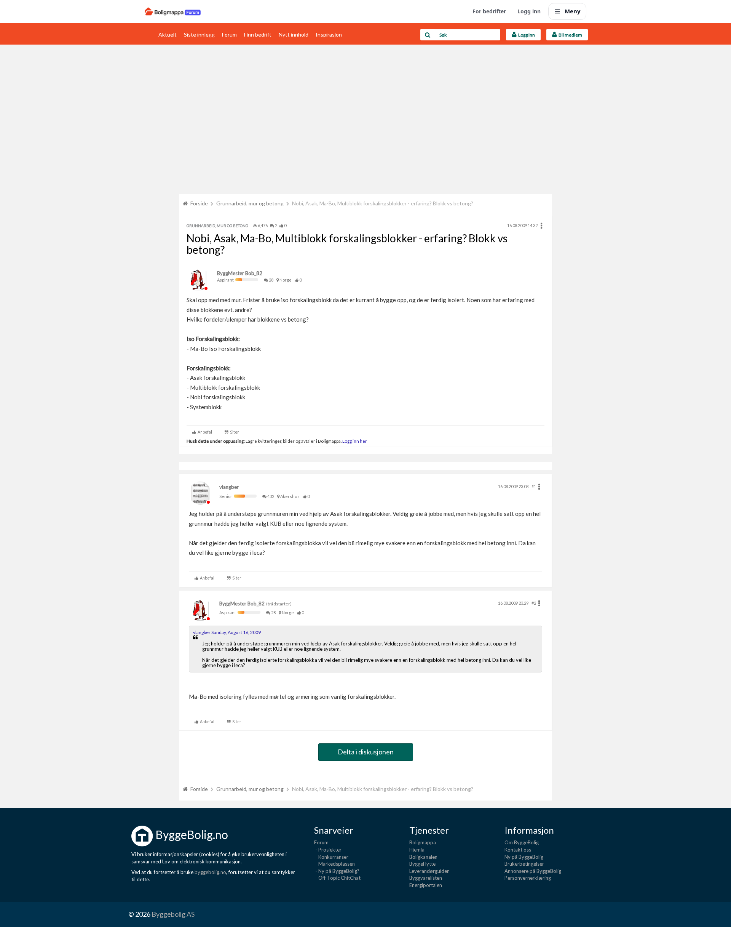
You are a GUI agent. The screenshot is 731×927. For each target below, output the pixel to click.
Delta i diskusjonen (366, 752)
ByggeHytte (422, 864)
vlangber (229, 487)
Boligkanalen (423, 857)
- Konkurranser (331, 857)
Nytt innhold (293, 34)
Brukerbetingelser (524, 864)
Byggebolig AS (173, 914)
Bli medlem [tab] (569, 35)
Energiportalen (425, 885)
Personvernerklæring (527, 878)
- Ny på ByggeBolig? (336, 871)
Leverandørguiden (429, 871)
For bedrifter (489, 11)
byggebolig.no (210, 872)
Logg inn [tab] (526, 35)
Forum (229, 34)
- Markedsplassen (334, 864)
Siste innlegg (199, 34)
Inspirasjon (329, 34)
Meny (573, 11)
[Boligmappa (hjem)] (173, 11)
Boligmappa (422, 842)
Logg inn (529, 11)
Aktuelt (167, 34)
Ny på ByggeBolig (523, 857)
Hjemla (417, 850)
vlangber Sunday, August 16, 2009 (227, 632)
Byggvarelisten (425, 878)
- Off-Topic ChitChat (337, 878)
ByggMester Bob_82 (239, 273)
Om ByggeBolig (521, 842)
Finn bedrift (257, 34)
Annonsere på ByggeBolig (532, 871)
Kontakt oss (517, 850)
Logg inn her (354, 440)
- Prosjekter (328, 850)
